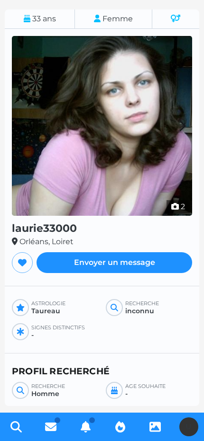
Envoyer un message (114, 262)
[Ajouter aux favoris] (22, 262)
